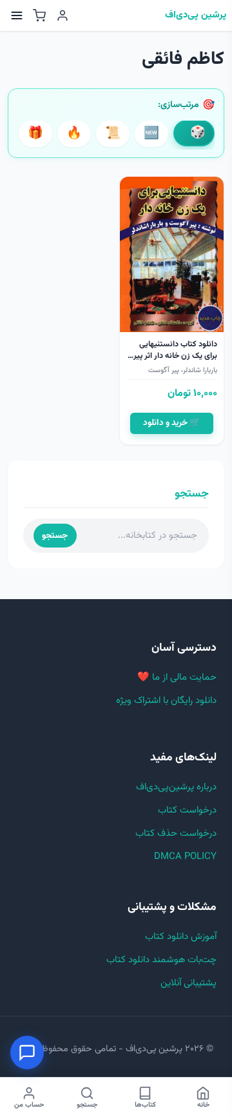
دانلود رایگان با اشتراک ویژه (166, 700)
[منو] (17, 15)
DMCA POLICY (185, 856)
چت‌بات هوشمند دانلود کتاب (161, 960)
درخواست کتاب (187, 810)
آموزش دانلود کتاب (181, 936)
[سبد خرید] (39, 15)
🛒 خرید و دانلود (171, 423)
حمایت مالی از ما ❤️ (177, 677)
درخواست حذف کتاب (176, 833)
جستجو (55, 535)
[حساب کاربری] (62, 15)
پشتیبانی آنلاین (188, 983)
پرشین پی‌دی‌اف (195, 16)
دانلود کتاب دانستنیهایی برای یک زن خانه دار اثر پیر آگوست (175, 356)
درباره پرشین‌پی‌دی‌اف (176, 787)
